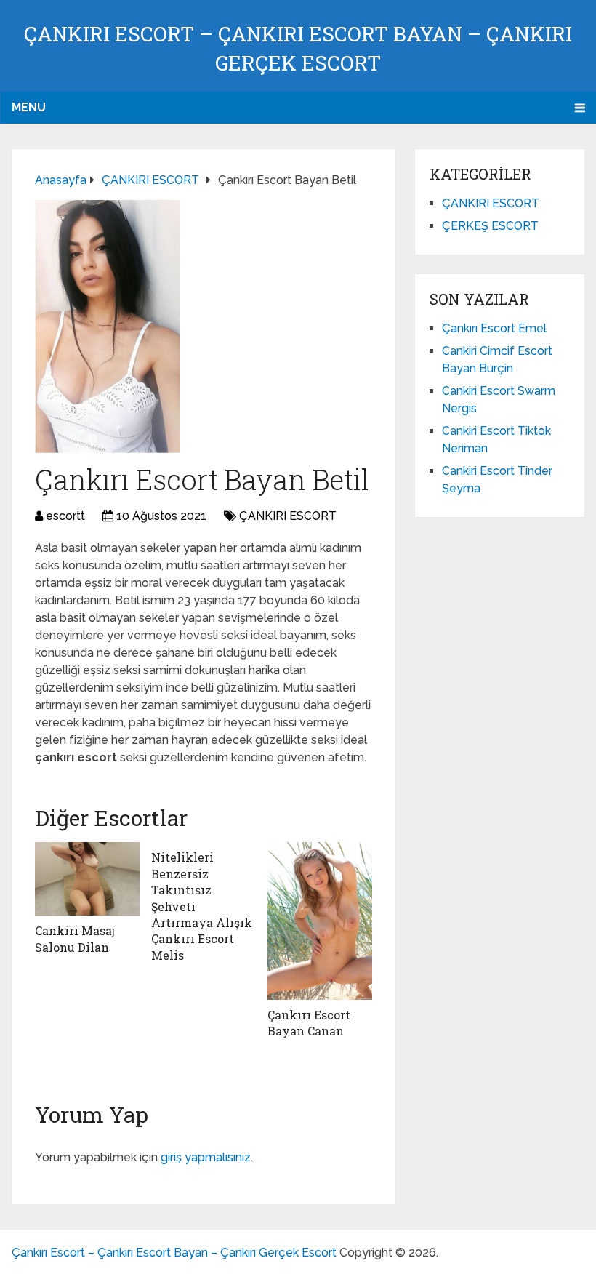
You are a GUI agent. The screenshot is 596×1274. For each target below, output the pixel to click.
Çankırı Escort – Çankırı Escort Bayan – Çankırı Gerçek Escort (174, 1252)
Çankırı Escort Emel (494, 328)
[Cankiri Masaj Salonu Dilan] (87, 879)
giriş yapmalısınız (206, 1157)
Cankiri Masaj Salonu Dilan (75, 938)
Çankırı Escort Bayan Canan (308, 1022)
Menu (29, 107)
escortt (65, 516)
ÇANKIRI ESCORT (288, 516)
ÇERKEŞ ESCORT (490, 226)
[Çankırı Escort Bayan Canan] (319, 920)
